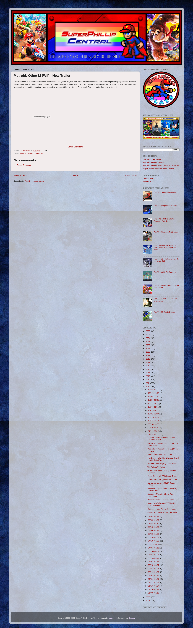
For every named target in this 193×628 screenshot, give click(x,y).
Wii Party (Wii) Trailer (156, 467)
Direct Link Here (75, 147)
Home (75, 175)
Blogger (132, 618)
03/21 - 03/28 (154, 555)
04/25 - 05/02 (154, 537)
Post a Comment (24, 165)
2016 (148, 366)
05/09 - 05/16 (154, 530)
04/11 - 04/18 (153, 544)
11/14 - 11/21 (153, 407)
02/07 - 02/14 (154, 576)
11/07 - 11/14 (153, 410)
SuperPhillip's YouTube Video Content (158, 169)
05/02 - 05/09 (154, 534)
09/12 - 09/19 (154, 428)
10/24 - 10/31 (154, 417)
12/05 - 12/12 (154, 397)
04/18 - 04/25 (154, 541)
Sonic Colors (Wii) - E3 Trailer (159, 455)
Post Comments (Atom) (34, 181)
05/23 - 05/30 (154, 524)
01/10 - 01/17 (154, 589)
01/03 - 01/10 (154, 593)
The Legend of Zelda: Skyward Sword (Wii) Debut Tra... (163, 459)
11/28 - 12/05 (153, 400)
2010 (148, 387)
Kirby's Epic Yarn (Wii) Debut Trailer (162, 480)
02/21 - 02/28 (154, 569)
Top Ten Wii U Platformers (165, 272)
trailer (37, 153)
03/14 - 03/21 (154, 558)
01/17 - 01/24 (154, 586)
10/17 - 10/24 (154, 421)
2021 (148, 349)
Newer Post (20, 175)
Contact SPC (148, 179)
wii (42, 153)
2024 (148, 338)
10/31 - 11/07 (153, 414)
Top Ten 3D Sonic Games (164, 312)
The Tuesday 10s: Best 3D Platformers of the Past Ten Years (165, 248)
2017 (148, 362)
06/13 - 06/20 (154, 435)
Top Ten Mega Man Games (165, 206)
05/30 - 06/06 (154, 520)
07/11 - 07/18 (153, 431)
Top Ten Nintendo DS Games (166, 232)
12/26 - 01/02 (154, 390)
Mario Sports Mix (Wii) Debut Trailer (162, 476)
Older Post (131, 175)
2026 (148, 331)
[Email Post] (46, 150)
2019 (148, 356)
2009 (148, 597)
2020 (148, 352)
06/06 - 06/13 (154, 517)
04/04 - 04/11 (153, 548)
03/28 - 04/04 (154, 551)
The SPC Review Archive (153, 163)
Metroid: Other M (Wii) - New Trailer (162, 464)
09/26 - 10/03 (154, 424)
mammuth (113, 618)
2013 (148, 376)
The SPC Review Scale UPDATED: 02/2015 (161, 166)
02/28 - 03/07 (154, 565)
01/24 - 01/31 (154, 583)
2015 (148, 369)
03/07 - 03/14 (154, 562)
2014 (148, 373)
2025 (148, 335)
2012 (148, 380)
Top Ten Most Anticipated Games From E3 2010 (161, 439)
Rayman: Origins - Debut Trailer (160, 500)
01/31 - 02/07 (154, 579)
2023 (148, 342)
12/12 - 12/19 (154, 393)
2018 (148, 359)
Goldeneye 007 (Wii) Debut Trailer (161, 509)
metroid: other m (27, 153)
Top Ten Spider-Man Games (165, 192)
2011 (148, 383)
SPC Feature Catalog (152, 159)
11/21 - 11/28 (153, 404)
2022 (148, 345)
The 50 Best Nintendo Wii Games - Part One (164, 220)
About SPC (147, 182)
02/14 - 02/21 (154, 572)
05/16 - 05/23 (154, 527)
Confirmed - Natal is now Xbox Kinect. (163, 512)
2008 (148, 601)
